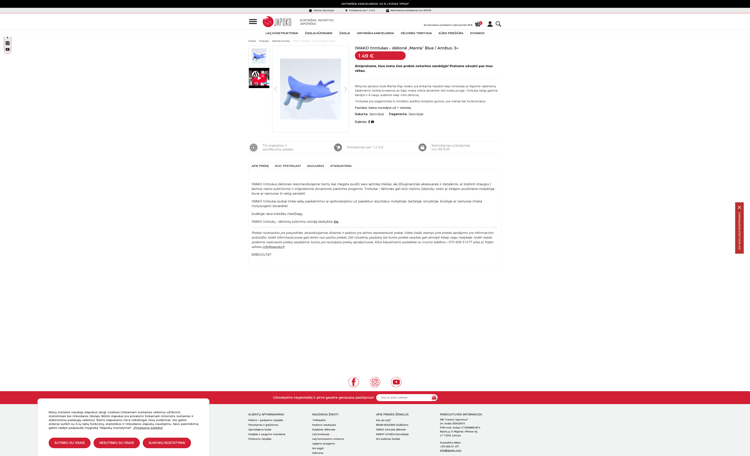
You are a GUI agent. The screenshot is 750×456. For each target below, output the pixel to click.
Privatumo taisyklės (259, 438)
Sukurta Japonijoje (323, 10)
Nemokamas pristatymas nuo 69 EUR (410, 10)
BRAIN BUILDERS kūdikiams (392, 424)
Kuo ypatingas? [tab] (288, 166)
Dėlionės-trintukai (416, 33)
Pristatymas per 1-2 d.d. (362, 10)
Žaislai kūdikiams (318, 33)
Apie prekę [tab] (260, 166)
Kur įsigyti (318, 448)
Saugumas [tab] (315, 166)
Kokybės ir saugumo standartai (266, 434)
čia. (336, 222)
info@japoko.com (450, 450)
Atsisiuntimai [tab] (341, 166)
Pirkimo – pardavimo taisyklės (265, 420)
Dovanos (477, 33)
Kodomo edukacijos (324, 424)
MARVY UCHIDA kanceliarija (392, 434)
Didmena (317, 453)
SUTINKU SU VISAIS (69, 443)
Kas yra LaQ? (383, 420)
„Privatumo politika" (148, 428)
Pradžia (252, 41)
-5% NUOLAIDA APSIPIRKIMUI (739, 231)
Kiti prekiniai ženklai (388, 438)
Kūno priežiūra (451, 33)
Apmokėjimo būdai (259, 429)
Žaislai (344, 33)
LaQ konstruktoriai (282, 33)
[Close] (739, 207)
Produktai (264, 41)
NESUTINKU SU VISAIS (116, 443)
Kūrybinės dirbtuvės (323, 429)
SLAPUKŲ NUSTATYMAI (167, 443)
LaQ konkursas (320, 434)
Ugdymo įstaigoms (323, 443)
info (273, 247)
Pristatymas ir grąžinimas (263, 424)
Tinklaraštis (319, 420)
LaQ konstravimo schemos (328, 438)
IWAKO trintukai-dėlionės (391, 429)
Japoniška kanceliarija (375, 33)
